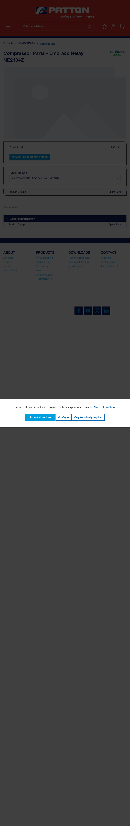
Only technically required (88, 417)
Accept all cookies (40, 417)
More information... (105, 407)
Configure (63, 417)
